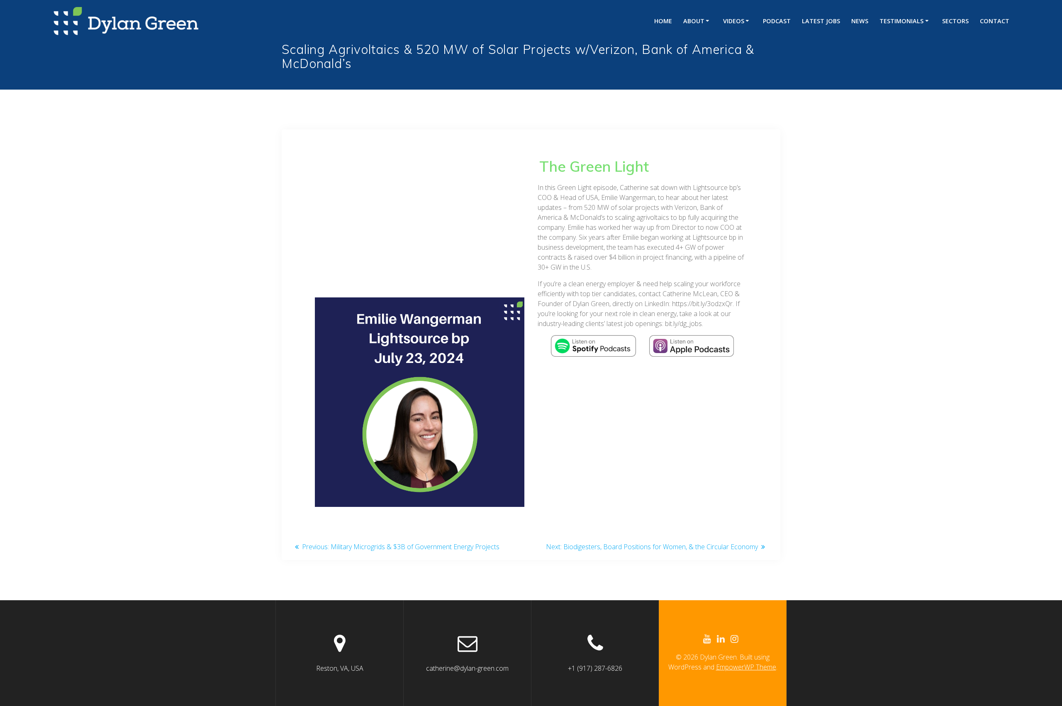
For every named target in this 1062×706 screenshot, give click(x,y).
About (693, 21)
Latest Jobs (821, 21)
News (859, 21)
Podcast (777, 21)
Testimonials (901, 21)
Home (663, 21)
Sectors (955, 21)
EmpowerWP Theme (746, 667)
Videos (733, 21)
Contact (994, 21)
